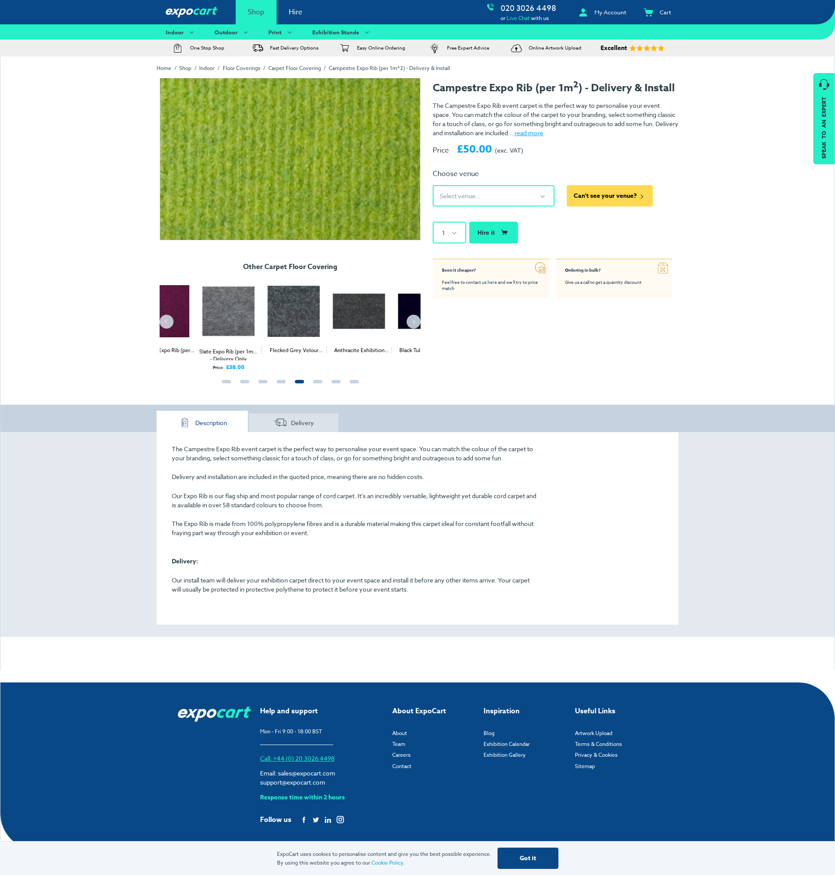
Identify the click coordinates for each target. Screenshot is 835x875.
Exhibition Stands (335, 32)
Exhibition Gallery (505, 755)
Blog (489, 733)
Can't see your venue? (605, 195)
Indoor (175, 32)
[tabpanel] (192, 323)
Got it (528, 858)
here (492, 282)
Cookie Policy (387, 862)
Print (274, 32)
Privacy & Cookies (596, 755)
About (399, 733)
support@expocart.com (292, 782)
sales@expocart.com (306, 773)
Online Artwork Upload (555, 48)
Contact (401, 766)
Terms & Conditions (598, 744)
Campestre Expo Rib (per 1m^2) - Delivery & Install (389, 68)
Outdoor (225, 32)
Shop (256, 12)
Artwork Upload (593, 733)
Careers (401, 755)
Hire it (486, 232)
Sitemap (585, 766)
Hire (295, 12)
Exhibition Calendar (507, 744)
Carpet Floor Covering (294, 68)
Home (164, 68)
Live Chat (518, 18)
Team (398, 744)
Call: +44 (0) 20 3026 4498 (297, 758)
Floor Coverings (242, 68)
